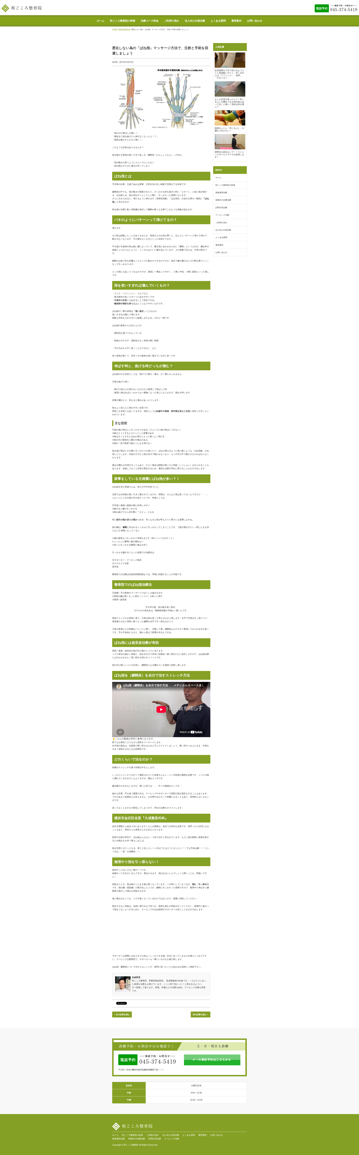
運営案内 (236, 20)
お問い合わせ (254, 20)
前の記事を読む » (200, 1014)
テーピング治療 (222, 215)
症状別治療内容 (124, 29)
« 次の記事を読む (122, 1014)
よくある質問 (218, 20)
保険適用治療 (221, 192)
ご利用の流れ (171, 20)
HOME (114, 29)
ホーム (100, 20)
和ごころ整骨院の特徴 (122, 20)
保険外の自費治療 (223, 200)
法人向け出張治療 (195, 20)
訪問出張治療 (221, 207)
